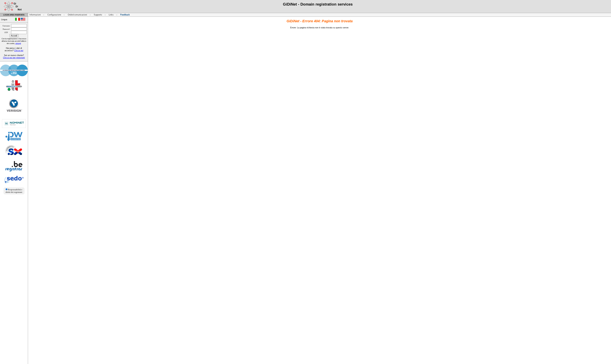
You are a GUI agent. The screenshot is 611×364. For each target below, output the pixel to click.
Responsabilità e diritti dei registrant (14, 190)
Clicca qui (18, 50)
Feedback (125, 15)
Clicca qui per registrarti (14, 57)
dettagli (18, 43)
